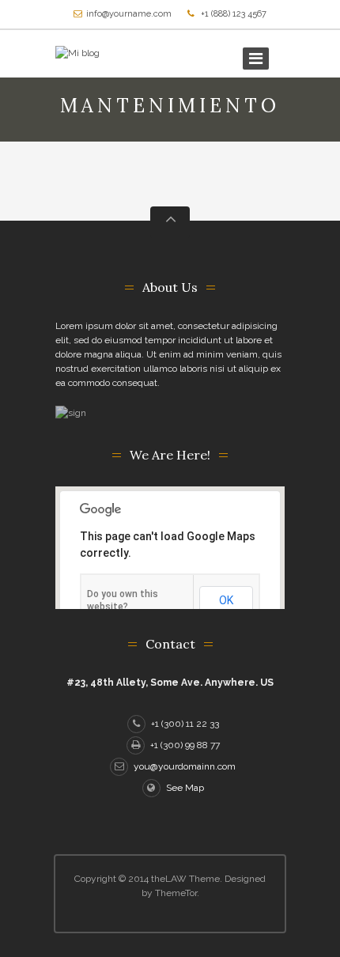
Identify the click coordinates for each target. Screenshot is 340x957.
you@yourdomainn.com (185, 766)
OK (226, 600)
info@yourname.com (129, 14)
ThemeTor (176, 892)
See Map (185, 787)
